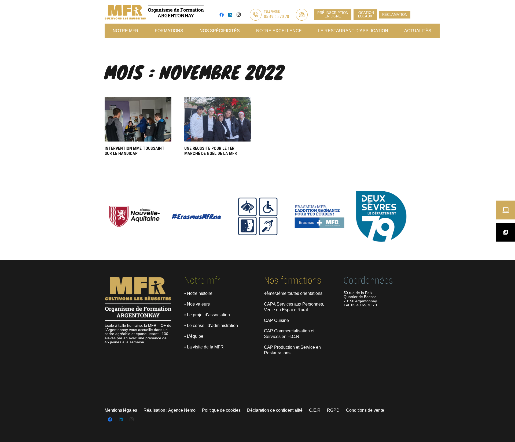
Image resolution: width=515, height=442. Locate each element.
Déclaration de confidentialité (275, 410)
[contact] (301, 14)
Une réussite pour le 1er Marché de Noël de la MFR (210, 151)
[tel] (269, 14)
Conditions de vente (365, 410)
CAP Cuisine (276, 320)
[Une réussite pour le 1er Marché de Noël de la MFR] (217, 119)
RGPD (333, 410)
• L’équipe (193, 336)
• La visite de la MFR (204, 347)
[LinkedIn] (230, 14)
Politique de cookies (221, 410)
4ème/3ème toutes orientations (293, 293)
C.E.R (315, 410)
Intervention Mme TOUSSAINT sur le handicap (134, 151)
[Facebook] (221, 14)
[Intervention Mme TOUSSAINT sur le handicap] (138, 119)
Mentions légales (121, 410)
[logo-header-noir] (154, 12)
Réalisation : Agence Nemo (170, 410)
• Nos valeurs (197, 304)
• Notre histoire (198, 293)
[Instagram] (238, 14)
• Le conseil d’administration (211, 325)
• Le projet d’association (207, 315)
